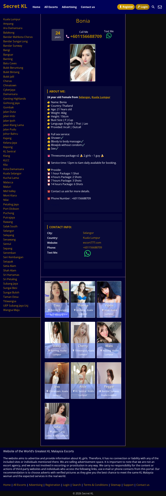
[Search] (153, 7)
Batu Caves (10, 63)
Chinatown (9, 85)
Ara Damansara (12, 28)
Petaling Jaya (11, 204)
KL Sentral (9, 151)
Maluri (7, 186)
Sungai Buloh (11, 292)
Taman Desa (10, 297)
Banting (8, 59)
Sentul (7, 244)
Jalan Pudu (9, 129)
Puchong (8, 213)
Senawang (9, 239)
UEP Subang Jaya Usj (15, 305)
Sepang (7, 248)
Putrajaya (9, 217)
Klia (5, 164)
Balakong (8, 32)
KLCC (6, 160)
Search (76, 485)
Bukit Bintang (11, 72)
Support (129, 485)
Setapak (8, 261)
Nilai (6, 200)
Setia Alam (9, 266)
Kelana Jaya (10, 142)
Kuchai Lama (11, 178)
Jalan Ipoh (9, 120)
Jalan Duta (9, 112)
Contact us (88, 7)
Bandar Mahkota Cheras (18, 37)
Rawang (8, 222)
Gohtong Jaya (11, 103)
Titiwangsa (9, 301)
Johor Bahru (10, 134)
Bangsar (8, 54)
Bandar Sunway (12, 45)
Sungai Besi (10, 288)
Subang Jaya (10, 283)
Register (128, 7)
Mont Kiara (10, 195)
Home (36, 7)
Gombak (8, 107)
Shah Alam (9, 270)
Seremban (9, 253)
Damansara (10, 94)
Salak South (10, 226)
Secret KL (15, 5)
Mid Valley (9, 191)
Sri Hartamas (11, 275)
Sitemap (116, 485)
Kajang (7, 138)
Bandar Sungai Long (15, 41)
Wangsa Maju (11, 310)
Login (144, 7)
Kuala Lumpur (101, 97)
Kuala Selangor (12, 173)
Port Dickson (11, 209)
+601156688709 (86, 36)
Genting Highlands (14, 98)
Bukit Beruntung (13, 67)
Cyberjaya (9, 89)
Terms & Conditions (96, 485)
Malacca (8, 182)
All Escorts (51, 7)
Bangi (6, 50)
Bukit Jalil (8, 76)
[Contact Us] (160, 7)
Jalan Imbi (9, 116)
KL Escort (53, 204)
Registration (52, 485)
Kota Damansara (13, 169)
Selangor (84, 97)
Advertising (69, 7)
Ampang (8, 23)
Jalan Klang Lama (13, 125)
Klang (6, 156)
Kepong (8, 147)
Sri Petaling (10, 279)
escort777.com (92, 242)
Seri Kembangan (13, 257)
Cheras (7, 81)
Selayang (8, 235)
